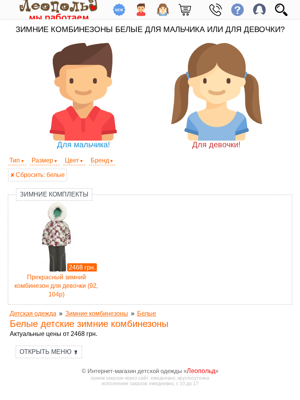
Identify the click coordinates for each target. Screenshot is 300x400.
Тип (14, 160)
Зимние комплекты (54, 194)
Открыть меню (49, 351)
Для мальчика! (83, 144)
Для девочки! (216, 144)
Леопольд (201, 371)
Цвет (72, 160)
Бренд (100, 160)
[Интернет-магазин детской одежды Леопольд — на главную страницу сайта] (53, 9)
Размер (42, 160)
